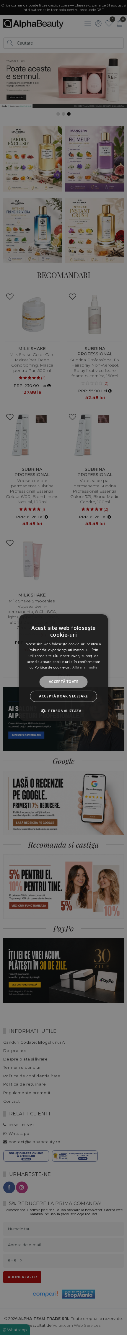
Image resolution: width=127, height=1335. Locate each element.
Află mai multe (84, 667)
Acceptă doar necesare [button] (63, 696)
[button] (63, 711)
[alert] (63, 667)
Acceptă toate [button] (63, 681)
